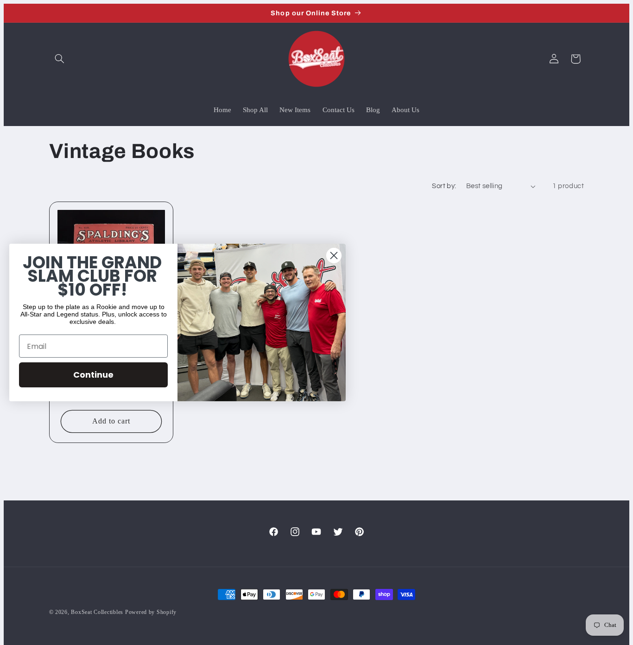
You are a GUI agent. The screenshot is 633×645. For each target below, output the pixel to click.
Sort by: (444, 186)
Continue (93, 374)
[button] (59, 59)
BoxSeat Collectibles (97, 612)
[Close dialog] (334, 255)
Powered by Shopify (151, 612)
